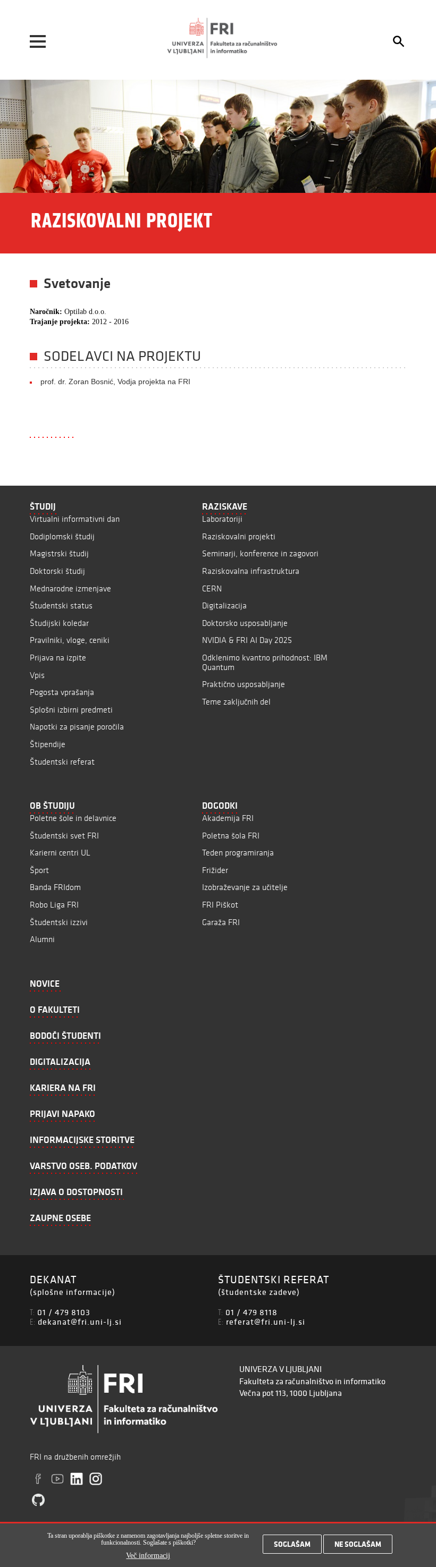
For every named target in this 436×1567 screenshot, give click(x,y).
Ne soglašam (357, 1544)
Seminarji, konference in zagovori (260, 553)
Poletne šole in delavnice (73, 818)
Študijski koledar (59, 623)
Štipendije (47, 744)
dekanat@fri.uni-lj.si (80, 1321)
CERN (212, 588)
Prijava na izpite (58, 658)
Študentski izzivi (59, 922)
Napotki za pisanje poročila (77, 727)
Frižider (215, 870)
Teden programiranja (238, 853)
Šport (39, 870)
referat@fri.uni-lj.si (265, 1321)
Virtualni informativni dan (75, 519)
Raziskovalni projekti (238, 536)
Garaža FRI (221, 922)
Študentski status (61, 605)
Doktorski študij (57, 571)
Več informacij (148, 1556)
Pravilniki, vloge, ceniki (70, 640)
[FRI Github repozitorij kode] (38, 1500)
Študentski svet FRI (64, 836)
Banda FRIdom (55, 887)
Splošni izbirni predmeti (71, 710)
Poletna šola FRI (230, 836)
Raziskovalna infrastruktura (250, 571)
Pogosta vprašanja (62, 692)
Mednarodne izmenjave (70, 588)
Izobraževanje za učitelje (245, 887)
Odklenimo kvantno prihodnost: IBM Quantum (265, 662)
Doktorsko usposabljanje (245, 623)
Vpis (37, 675)
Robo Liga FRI (54, 905)
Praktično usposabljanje (243, 684)
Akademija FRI (228, 818)
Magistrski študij (59, 553)
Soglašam (292, 1544)
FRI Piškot (220, 905)
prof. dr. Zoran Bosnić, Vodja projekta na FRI (115, 381)
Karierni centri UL (60, 853)
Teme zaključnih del (236, 702)
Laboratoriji (222, 519)
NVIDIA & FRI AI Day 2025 (247, 640)
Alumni (42, 939)
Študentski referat (62, 762)
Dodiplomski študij (62, 536)
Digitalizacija (224, 605)
